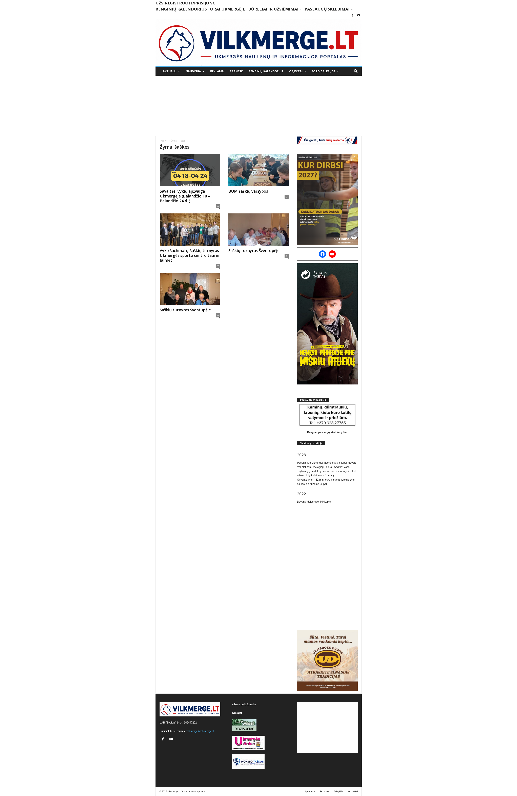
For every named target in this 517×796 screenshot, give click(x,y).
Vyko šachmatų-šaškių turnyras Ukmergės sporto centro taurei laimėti (189, 255)
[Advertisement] (258, 106)
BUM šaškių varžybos (248, 191)
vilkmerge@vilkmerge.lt (200, 731)
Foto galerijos (323, 71)
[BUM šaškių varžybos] (258, 170)
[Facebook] (352, 16)
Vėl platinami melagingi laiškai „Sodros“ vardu (323, 466)
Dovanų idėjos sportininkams (314, 501)
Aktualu (169, 71)
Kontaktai (353, 791)
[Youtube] (358, 16)
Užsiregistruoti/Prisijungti (188, 3)
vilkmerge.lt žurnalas (244, 704)
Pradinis (163, 140)
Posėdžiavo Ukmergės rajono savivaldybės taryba (326, 462)
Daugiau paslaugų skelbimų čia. (327, 432)
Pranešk (236, 71)
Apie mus (310, 791)
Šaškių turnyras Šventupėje (254, 250)
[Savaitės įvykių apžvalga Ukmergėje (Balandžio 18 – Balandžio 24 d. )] (190, 170)
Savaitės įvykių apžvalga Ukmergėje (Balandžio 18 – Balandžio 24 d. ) (185, 196)
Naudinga (193, 71)
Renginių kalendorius (181, 9)
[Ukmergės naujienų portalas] (259, 42)
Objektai (296, 71)
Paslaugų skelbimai (327, 9)
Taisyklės (338, 791)
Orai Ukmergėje (227, 9)
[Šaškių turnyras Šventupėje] (258, 229)
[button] (355, 71)
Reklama (217, 71)
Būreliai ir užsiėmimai (273, 9)
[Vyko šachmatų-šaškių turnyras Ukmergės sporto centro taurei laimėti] (190, 229)
